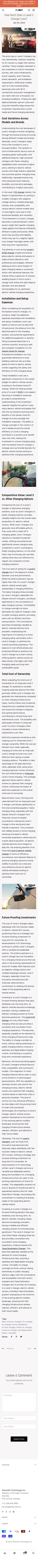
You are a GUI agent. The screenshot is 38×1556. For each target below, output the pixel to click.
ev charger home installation (14, 1324)
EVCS (20, 392)
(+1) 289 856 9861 (10, 1503)
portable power (25, 1330)
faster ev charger (24, 1327)
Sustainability (8, 1527)
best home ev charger (11, 1322)
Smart (4, 1333)
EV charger (19, 192)
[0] (24, 1553)
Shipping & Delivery (10, 1529)
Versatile (12, 1333)
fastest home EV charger (13, 351)
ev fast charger (8, 1327)
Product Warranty (10, 1537)
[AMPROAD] (19, 10)
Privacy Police (8, 1541)
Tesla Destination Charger (14, 1248)
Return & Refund (9, 1533)
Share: (5, 1337)
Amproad (29, 773)
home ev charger (9, 1330)
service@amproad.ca (11, 1507)
